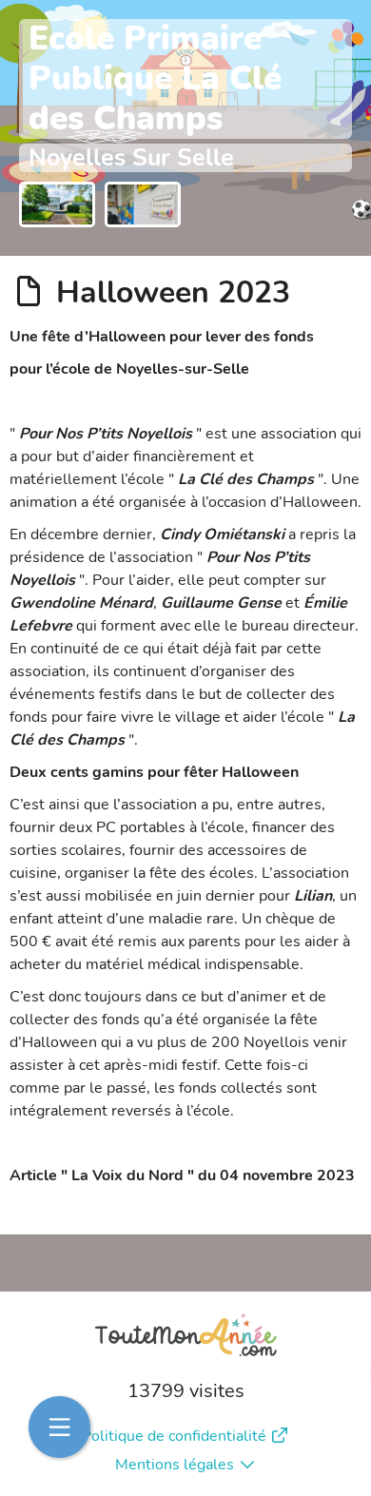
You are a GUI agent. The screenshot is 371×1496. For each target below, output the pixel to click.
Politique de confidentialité (174, 1436)
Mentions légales (174, 1464)
